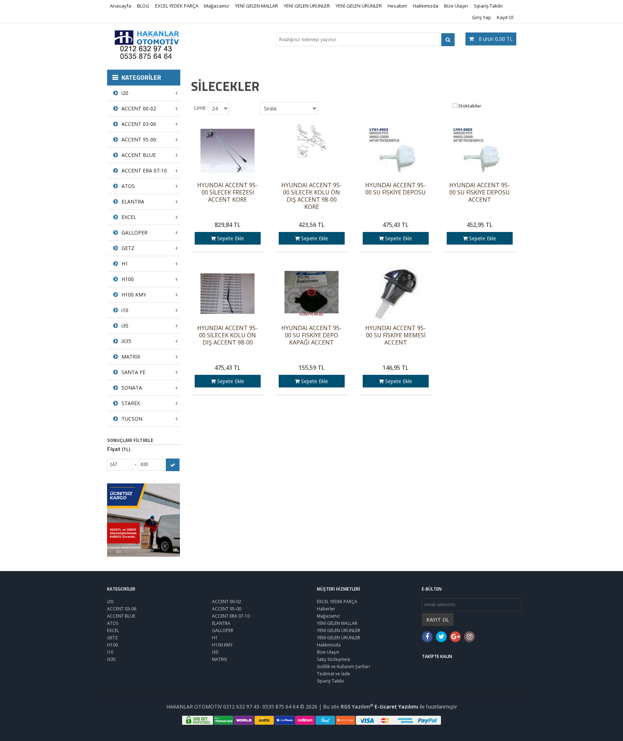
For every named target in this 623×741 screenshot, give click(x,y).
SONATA (131, 387)
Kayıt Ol (505, 17)
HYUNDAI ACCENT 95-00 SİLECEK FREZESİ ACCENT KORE (227, 192)
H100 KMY (133, 294)
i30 (124, 325)
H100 (127, 279)
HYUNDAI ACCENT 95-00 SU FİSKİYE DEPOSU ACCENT (479, 192)
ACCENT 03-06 (138, 123)
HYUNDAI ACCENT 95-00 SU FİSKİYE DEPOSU (395, 188)
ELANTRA (132, 201)
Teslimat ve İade (333, 674)
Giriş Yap (481, 17)
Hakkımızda (425, 6)
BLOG (143, 6)
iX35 (126, 341)
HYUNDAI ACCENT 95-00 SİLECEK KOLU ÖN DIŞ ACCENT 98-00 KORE (311, 196)
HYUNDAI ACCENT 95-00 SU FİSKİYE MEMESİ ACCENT (395, 335)
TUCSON (131, 418)
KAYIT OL (438, 619)
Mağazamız (216, 6)
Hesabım (397, 6)
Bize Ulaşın (456, 6)
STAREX (130, 403)
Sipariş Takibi (488, 6)
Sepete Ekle (230, 238)
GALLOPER (134, 232)
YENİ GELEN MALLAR (256, 6)
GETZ (127, 248)
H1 (124, 263)
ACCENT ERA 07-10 (144, 170)
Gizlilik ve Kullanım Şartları (343, 666)
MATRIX (130, 356)
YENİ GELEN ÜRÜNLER (307, 6)
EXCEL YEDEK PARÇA (176, 6)
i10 (124, 310)
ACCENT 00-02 (138, 108)
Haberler (326, 609)
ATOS (128, 186)
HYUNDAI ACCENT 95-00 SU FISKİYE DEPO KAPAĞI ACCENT (311, 335)
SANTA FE (133, 372)
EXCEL (128, 217)
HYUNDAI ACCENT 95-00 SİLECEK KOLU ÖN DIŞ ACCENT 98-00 (227, 335)
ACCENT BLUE (138, 155)
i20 (124, 92)
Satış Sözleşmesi (333, 659)
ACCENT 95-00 (138, 139)
